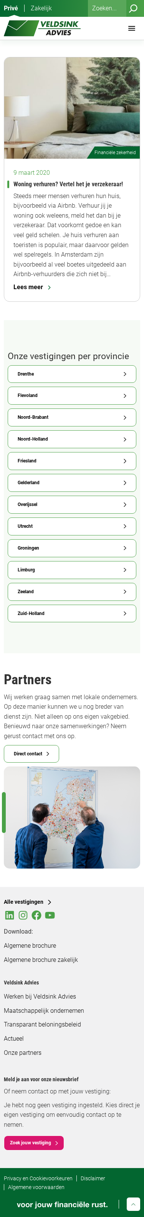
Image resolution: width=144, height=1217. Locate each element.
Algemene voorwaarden (36, 1187)
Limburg (26, 570)
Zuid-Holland (31, 613)
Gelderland (29, 482)
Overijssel (27, 504)
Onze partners (22, 1052)
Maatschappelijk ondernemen (44, 1010)
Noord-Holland (33, 439)
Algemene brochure (30, 945)
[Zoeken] (133, 8)
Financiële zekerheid (115, 152)
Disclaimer (93, 1178)
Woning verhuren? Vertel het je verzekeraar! (68, 184)
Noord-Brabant (33, 417)
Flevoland (28, 395)
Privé (11, 8)
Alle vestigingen (23, 902)
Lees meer (28, 287)
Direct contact (28, 754)
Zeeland (26, 591)
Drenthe (26, 374)
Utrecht (25, 526)
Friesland (27, 461)
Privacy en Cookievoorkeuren (38, 1178)
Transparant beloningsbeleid (42, 1024)
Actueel (14, 1038)
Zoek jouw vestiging (30, 1142)
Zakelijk (41, 8)
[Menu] (131, 28)
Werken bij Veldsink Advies (40, 996)
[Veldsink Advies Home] (42, 28)
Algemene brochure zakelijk (41, 959)
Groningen (28, 548)
